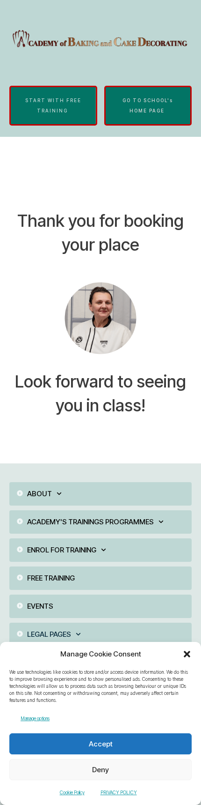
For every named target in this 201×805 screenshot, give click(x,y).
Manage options (35, 718)
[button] (187, 654)
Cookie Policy (72, 792)
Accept (101, 743)
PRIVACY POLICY (118, 792)
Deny (100, 769)
